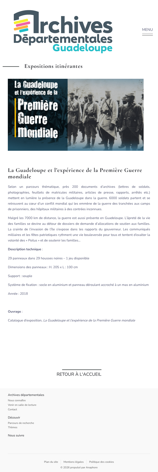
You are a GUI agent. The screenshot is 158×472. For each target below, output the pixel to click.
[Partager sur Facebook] (147, 112)
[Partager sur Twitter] (147, 114)
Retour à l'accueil (79, 374)
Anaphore (92, 467)
